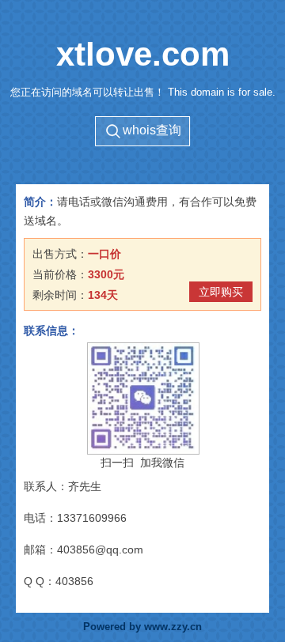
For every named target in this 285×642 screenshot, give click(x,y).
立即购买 (221, 291)
